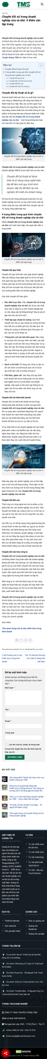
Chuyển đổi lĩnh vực (16, 84)
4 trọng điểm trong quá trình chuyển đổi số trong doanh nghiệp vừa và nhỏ (22, 73)
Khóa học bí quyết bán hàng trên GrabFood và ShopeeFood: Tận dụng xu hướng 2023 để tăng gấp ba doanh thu (26, 788)
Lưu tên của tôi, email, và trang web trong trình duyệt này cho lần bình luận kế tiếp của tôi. (23, 748)
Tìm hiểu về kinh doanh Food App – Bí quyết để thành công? (25, 806)
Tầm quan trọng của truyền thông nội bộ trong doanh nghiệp (26, 814)
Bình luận (10, 688)
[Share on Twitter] (26, 640)
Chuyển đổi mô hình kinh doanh (20, 81)
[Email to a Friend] (30, 640)
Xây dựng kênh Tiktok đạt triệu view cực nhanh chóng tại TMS (26, 778)
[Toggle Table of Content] (39, 65)
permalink (39, 649)
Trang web (9, 733)
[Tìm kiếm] (42, 4)
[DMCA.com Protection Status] (23, 1052)
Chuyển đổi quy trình (16, 78)
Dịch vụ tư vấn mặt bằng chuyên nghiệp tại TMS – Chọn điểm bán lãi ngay (26, 797)
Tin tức (5, 13)
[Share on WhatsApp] (17, 640)
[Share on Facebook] (21, 640)
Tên (7, 710)
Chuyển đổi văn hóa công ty (19, 86)
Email (8, 721)
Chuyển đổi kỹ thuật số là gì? (17, 69)
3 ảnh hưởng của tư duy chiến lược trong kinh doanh (12, 658)
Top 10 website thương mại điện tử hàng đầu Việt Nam (35, 658)
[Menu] (5, 4)
